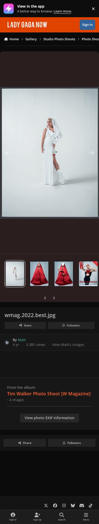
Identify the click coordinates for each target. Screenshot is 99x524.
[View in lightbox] (49, 152)
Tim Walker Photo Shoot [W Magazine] (49, 394)
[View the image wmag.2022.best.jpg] (14, 273)
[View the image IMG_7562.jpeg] (63, 273)
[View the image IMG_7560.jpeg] (39, 273)
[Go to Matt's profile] (7, 342)
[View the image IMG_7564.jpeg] (88, 273)
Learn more (10, 8)
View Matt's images (68, 344)
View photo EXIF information (49, 417)
